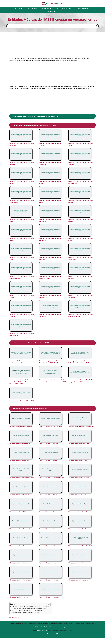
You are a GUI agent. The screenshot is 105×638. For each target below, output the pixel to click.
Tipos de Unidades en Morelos (48, 512)
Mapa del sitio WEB (52, 634)
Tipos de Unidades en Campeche (19, 443)
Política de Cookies (53, 627)
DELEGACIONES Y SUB (65, 8)
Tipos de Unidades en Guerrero (19, 495)
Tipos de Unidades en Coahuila (19, 460)
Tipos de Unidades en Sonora (48, 563)
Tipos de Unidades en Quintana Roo (50, 546)
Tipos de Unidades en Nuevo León (20, 529)
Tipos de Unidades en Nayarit (77, 512)
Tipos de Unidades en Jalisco (77, 495)
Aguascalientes (15, 617)
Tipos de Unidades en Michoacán (19, 512)
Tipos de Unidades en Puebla (77, 529)
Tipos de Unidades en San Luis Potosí (80, 546)
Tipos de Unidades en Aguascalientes (21, 426)
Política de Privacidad (41, 627)
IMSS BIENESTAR (83, 8)
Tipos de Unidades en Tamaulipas (19, 580)
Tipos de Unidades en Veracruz (78, 580)
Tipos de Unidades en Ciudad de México (22, 478)
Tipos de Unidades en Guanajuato (78, 478)
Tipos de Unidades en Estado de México (51, 478)
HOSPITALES (33, 8)
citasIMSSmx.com (42, 630)
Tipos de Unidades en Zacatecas (49, 597)
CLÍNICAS (20, 8)
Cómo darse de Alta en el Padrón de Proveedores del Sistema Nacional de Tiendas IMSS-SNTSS (21, 382)
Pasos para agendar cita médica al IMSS (22, 401)
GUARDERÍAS (48, 8)
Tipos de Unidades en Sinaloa (18, 563)
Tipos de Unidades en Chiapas (48, 443)
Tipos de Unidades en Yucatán (18, 597)
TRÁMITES (53, 11)
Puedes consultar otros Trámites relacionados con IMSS (26, 610)
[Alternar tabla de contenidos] (48, 604)
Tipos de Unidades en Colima (48, 460)
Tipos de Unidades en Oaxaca (48, 529)
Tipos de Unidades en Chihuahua (78, 443)
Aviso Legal (62, 627)
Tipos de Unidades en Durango (78, 460)
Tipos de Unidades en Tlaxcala (48, 580)
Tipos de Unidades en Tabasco (78, 563)
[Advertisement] (52, 46)
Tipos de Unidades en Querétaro (19, 546)
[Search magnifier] (97, 26)
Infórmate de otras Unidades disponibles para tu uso (25, 612)
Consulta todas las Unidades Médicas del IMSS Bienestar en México (29, 608)
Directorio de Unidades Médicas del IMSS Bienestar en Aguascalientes (30, 606)
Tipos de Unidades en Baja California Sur (81, 426)
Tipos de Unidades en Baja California (50, 426)
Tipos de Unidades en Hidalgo (48, 495)
